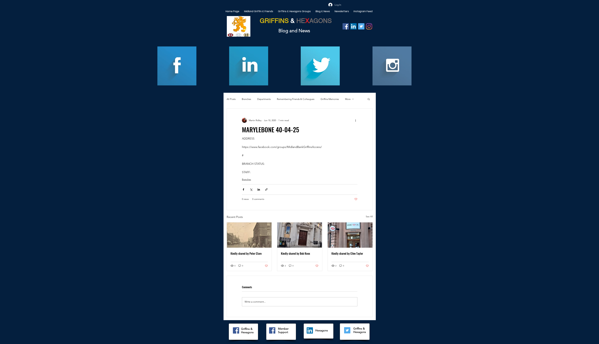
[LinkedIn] (310, 330)
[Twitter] (361, 26)
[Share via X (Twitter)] (251, 189)
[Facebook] (346, 26)
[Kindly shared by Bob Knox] (299, 235)
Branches (246, 99)
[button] (368, 99)
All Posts (231, 99)
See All (369, 216)
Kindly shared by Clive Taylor (347, 253)
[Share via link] (266, 189)
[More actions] (355, 120)
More (348, 99)
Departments (264, 99)
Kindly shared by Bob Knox (295, 253)
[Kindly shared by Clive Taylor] (350, 235)
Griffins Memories (330, 99)
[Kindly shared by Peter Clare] (249, 235)
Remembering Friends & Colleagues (295, 99)
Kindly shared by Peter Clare (246, 253)
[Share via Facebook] (243, 189)
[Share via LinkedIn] (258, 189)
